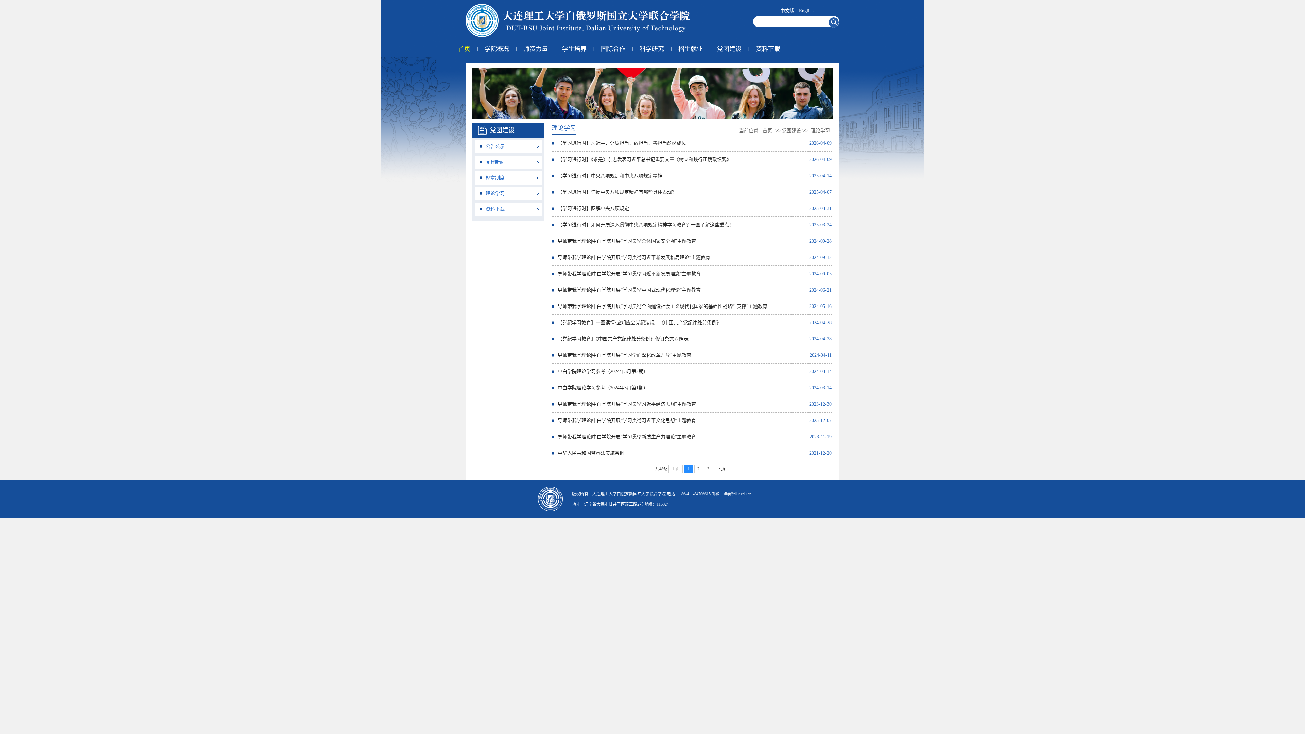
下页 (721, 469)
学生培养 (574, 49)
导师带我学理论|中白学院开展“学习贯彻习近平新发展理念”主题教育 (629, 273)
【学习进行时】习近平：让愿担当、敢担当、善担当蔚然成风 (622, 143)
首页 (464, 49)
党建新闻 (495, 162)
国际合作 (613, 49)
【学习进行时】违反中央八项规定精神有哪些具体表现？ (617, 192)
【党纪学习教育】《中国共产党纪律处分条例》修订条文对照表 (623, 339)
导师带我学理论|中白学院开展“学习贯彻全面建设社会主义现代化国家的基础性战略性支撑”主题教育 (662, 306)
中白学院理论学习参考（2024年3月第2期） (603, 371)
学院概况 (497, 49)
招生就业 (690, 49)
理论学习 (495, 193)
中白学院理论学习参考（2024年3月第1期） (603, 387)
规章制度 (495, 177)
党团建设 (729, 49)
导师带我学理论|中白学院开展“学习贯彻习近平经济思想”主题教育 (627, 404)
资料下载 (768, 49)
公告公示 (495, 146)
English (806, 10)
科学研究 (652, 49)
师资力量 (535, 49)
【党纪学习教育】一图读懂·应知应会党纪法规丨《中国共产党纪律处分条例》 (639, 322)
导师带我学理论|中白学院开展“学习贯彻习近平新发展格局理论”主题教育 (634, 257)
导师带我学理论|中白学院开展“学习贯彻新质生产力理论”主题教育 (627, 436)
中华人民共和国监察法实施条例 (591, 453)
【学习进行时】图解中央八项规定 (593, 208)
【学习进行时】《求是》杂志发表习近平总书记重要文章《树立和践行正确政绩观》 (644, 159)
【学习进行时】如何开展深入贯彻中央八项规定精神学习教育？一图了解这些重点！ (646, 224)
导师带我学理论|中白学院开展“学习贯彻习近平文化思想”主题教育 (627, 420)
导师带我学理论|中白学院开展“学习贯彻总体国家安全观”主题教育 (627, 241)
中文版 (787, 10)
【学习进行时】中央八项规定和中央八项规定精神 (610, 175)
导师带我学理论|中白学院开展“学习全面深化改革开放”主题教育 (624, 355)
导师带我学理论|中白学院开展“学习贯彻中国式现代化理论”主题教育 (629, 290)
